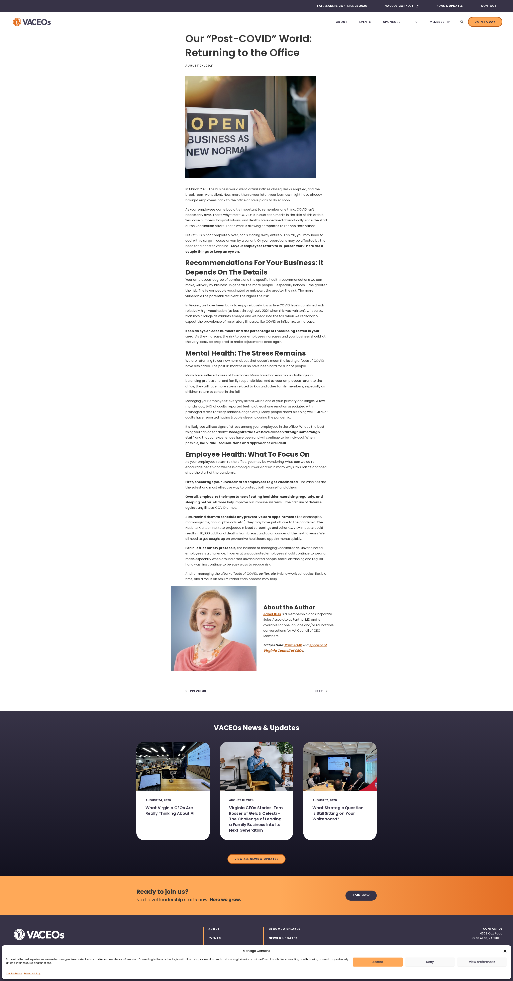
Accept (377, 962)
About (341, 22)
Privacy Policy (32, 973)
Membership (440, 22)
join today (485, 22)
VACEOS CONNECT (399, 6)
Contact (488, 6)
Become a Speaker (285, 929)
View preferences (482, 962)
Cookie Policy (14, 973)
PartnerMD (293, 645)
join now (361, 895)
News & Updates (449, 6)
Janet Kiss (272, 614)
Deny (430, 962)
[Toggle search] (462, 22)
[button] (505, 951)
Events (365, 22)
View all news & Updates (256, 859)
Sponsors (392, 22)
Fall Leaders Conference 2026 (342, 6)
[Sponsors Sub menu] (416, 22)
